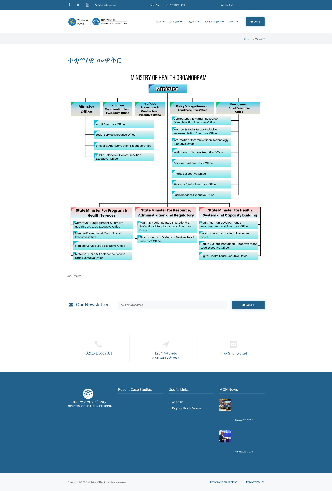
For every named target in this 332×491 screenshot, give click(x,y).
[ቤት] (97, 21)
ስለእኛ (159, 21)
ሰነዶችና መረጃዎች (213, 21)
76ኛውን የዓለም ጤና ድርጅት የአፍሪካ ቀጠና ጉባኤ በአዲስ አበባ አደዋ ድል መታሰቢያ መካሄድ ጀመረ (249, 408)
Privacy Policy (255, 482)
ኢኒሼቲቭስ (174, 21)
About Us (177, 402)
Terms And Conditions (223, 482)
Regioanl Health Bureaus (186, 408)
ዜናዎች (232, 21)
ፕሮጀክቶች (192, 21)
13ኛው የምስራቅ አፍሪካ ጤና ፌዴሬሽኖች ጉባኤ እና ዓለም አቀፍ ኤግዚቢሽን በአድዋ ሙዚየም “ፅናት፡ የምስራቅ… (249, 440)
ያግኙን (257, 21)
